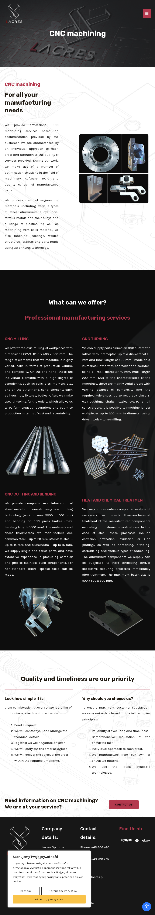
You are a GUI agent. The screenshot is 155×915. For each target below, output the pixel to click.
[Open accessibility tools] (146, 906)
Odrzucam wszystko (63, 891)
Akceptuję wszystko (49, 899)
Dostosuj (26, 891)
